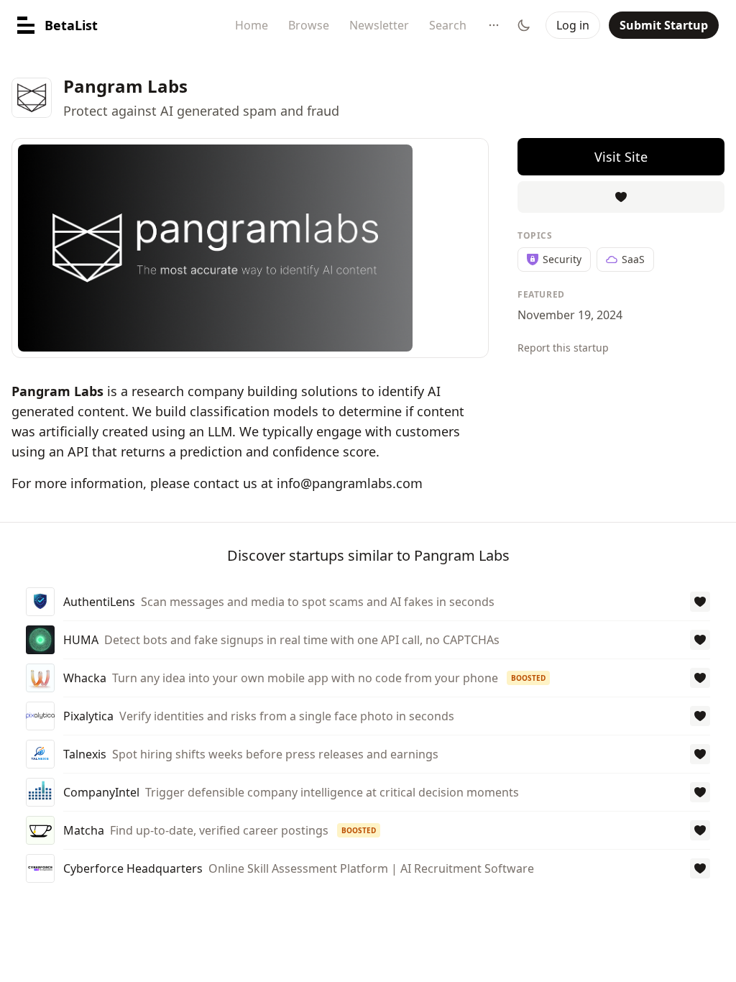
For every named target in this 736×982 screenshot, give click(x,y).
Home (251, 25)
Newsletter (379, 25)
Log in (572, 25)
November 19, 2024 (570, 315)
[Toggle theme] (524, 25)
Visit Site (621, 156)
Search (447, 25)
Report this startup (563, 347)
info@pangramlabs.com (350, 483)
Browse (308, 25)
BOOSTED (528, 678)
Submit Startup (664, 25)
